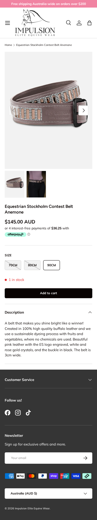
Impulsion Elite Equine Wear (32, 508)
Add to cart (48, 293)
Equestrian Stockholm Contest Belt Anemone (44, 45)
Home (8, 45)
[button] (89, 23)
